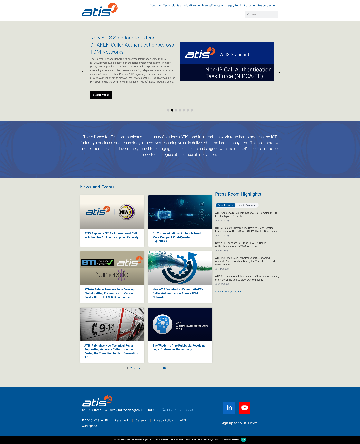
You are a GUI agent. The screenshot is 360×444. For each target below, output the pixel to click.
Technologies (172, 5)
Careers (141, 420)
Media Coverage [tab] (247, 205)
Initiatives (190, 5)
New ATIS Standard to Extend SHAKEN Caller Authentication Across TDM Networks (178, 293)
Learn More (101, 94)
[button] (168, 110)
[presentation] (81, 71)
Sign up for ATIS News (239, 423)
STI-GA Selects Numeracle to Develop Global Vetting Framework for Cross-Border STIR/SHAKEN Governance (109, 293)
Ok (243, 440)
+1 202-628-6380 (179, 410)
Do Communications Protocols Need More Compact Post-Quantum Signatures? (177, 237)
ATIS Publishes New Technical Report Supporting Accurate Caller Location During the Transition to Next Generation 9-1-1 (245, 261)
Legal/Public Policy (239, 5)
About (153, 5)
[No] (356, 439)
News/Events (211, 5)
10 (164, 368)
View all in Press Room (228, 291)
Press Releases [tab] (225, 205)
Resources (264, 5)
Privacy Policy (163, 420)
